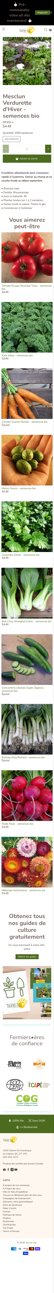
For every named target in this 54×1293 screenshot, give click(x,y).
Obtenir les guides (27, 956)
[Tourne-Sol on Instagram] (12, 1170)
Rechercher (8, 1221)
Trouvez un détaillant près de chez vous (22, 1195)
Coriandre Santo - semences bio (20, 555)
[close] (51, 12)
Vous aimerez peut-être (27, 223)
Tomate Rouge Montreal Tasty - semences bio (27, 287)
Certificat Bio (9, 1224)
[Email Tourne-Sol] (4, 1170)
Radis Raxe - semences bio (17, 824)
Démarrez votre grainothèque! (18, 1201)
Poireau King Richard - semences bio (23, 757)
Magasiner (42, 12)
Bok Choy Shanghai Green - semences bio (27, 621)
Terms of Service (11, 1231)
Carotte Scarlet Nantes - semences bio (24, 422)
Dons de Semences (12, 1204)
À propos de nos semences (16, 1185)
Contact (6, 1211)
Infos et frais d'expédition (15, 1191)
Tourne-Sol (31, 1242)
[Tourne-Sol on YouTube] (15, 1170)
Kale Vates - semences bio (17, 355)
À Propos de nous (11, 1188)
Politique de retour (12, 1214)
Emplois (7, 1218)
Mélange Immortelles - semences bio (23, 890)
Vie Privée (8, 1227)
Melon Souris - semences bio (19, 488)
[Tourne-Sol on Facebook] (8, 1170)
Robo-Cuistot (9, 1208)
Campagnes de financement (16, 1198)
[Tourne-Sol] (27, 30)
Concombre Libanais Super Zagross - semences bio (23, 689)
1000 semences (11, 139)
